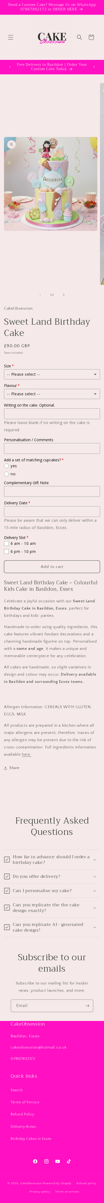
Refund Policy (22, 1114)
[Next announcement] (94, 67)
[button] (11, 37)
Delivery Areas (23, 1127)
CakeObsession (31, 1183)
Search (17, 1090)
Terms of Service (25, 1102)
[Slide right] (64, 295)
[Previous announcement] (10, 67)
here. (26, 754)
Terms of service (67, 1191)
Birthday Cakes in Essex (31, 1139)
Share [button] (14, 768)
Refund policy (87, 1183)
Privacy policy (40, 1191)
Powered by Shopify (57, 1183)
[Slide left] (40, 295)
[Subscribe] (87, 1005)
